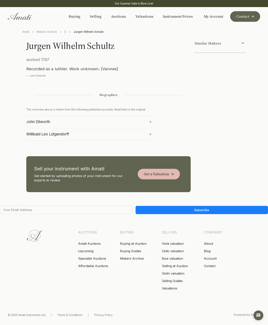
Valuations (144, 16)
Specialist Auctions (92, 258)
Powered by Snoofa (247, 314)
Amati (25, 31)
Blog (207, 251)
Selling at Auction (175, 266)
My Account (213, 16)
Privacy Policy (103, 315)
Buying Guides (130, 251)
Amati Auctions (89, 244)
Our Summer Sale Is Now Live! (134, 3)
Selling (95, 16)
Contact (242, 16)
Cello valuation (173, 251)
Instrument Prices (178, 16)
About (208, 244)
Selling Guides (172, 281)
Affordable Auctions (93, 266)
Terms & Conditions (69, 315)
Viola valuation (173, 244)
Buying (74, 16)
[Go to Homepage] (33, 16)
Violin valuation (173, 273)
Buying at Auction (133, 244)
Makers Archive (47, 31)
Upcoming (85, 251)
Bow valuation (172, 258)
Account (210, 258)
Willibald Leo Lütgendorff (89, 133)
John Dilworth (89, 121)
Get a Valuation (156, 174)
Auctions (118, 16)
